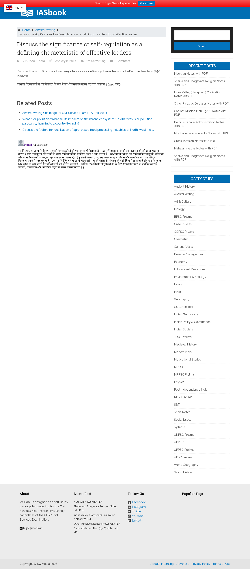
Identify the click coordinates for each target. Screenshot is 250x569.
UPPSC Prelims (184, 449)
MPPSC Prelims (184, 374)
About (154, 564)
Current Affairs (183, 246)
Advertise (182, 564)
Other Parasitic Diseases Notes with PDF (201, 103)
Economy (180, 262)
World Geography (186, 464)
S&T (177, 404)
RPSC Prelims (183, 397)
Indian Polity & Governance (192, 322)
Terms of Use (221, 564)
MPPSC (179, 367)
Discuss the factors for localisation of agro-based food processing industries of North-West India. (88, 129)
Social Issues (182, 419)
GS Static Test (183, 307)
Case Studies (183, 224)
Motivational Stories (187, 359)
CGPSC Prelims (184, 231)
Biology (179, 209)
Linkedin (137, 520)
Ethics (178, 292)
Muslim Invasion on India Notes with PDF (201, 133)
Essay (178, 284)
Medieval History (185, 344)
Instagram (139, 506)
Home (26, 30)
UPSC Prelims (183, 457)
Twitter (136, 511)
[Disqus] (91, 184)
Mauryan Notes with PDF (191, 73)
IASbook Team (35, 61)
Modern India (183, 352)
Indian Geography (186, 314)
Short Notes (182, 412)
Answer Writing (45, 30)
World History (183, 472)
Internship (167, 564)
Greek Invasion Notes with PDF (195, 141)
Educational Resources (189, 269)
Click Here (146, 3)
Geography (181, 299)
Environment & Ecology (190, 277)
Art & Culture (182, 201)
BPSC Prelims (183, 216)
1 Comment (122, 61)
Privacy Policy (200, 564)
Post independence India (190, 389)
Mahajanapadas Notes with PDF (195, 148)
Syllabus (180, 427)
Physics (179, 382)
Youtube (137, 516)
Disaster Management (189, 254)
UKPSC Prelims (184, 434)
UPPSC (179, 442)
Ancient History (184, 186)
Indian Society (183, 329)
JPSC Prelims (183, 337)
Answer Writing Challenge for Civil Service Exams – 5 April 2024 (64, 113)
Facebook (138, 502)
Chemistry (181, 239)
